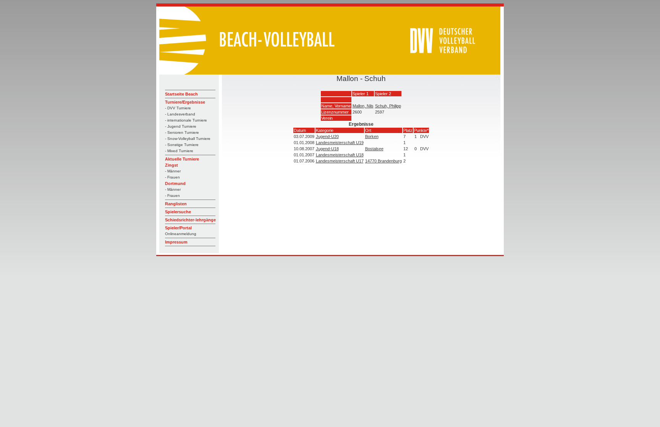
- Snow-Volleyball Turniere (187, 138)
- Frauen (172, 177)
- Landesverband (180, 114)
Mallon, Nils (363, 106)
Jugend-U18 (327, 148)
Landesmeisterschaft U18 (340, 155)
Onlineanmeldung (180, 234)
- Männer (173, 171)
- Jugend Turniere (180, 126)
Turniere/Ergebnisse (185, 102)
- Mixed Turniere (179, 151)
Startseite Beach (181, 94)
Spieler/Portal (178, 228)
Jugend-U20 (327, 136)
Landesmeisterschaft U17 (340, 161)
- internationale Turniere (186, 120)
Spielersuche (178, 211)
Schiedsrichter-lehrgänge (190, 220)
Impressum (176, 242)
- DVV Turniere (178, 108)
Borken (372, 136)
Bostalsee (374, 148)
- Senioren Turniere (182, 132)
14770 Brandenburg (383, 161)
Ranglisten (176, 203)
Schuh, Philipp (388, 106)
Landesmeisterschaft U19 (340, 142)
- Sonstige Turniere (182, 145)
